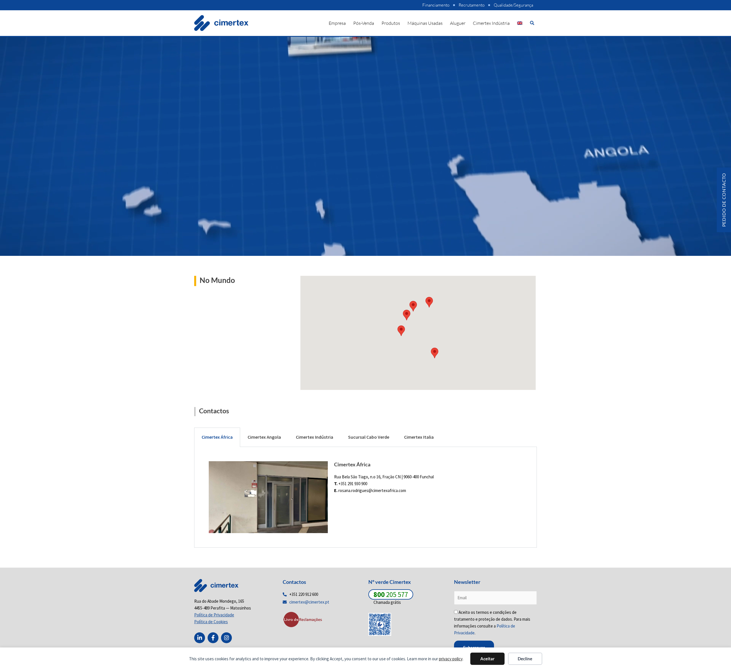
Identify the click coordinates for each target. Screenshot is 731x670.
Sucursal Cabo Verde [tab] (368, 437)
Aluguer (457, 23)
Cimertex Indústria (491, 23)
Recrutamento (472, 5)
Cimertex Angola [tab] (264, 437)
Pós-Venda (363, 23)
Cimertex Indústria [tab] (314, 437)
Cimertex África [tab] (217, 437)
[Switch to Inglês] (519, 23)
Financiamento (435, 5)
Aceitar (487, 658)
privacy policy (451, 658)
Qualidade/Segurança (513, 5)
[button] (532, 23)
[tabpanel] (365, 497)
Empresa (337, 23)
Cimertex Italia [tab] (419, 437)
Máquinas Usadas (425, 23)
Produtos (390, 23)
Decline (525, 658)
